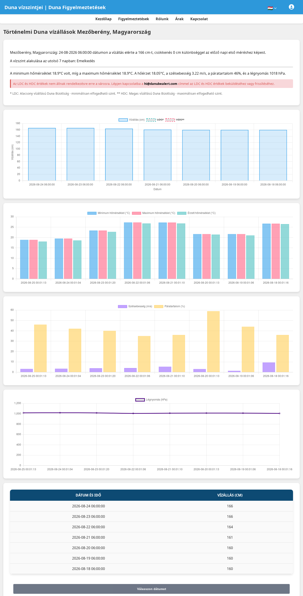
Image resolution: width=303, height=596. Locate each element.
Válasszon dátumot (151, 589)
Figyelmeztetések (133, 18)
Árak (179, 18)
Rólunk (162, 18)
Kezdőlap (103, 18)
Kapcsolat (199, 18)
